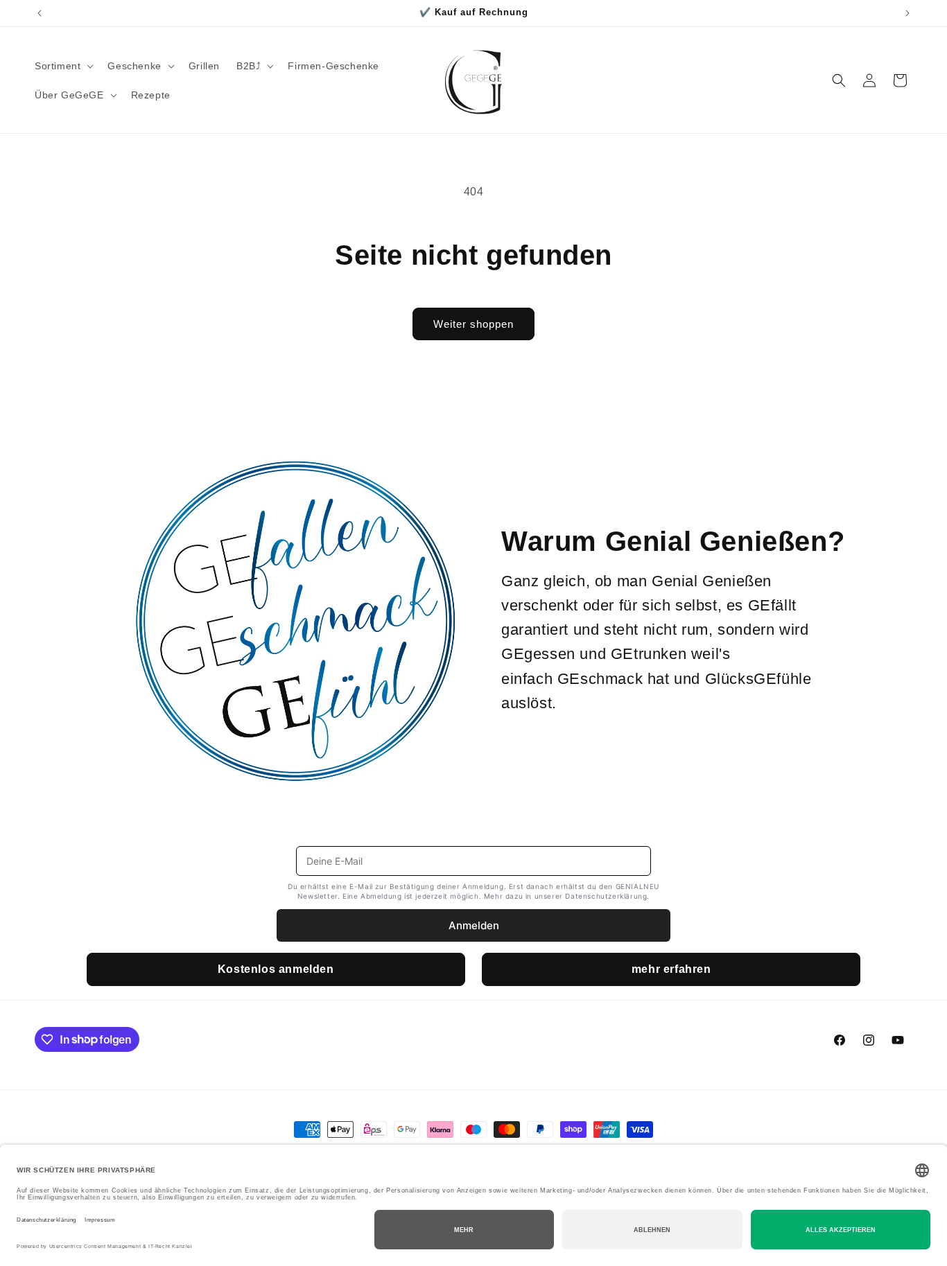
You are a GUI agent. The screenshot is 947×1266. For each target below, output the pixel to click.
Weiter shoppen (473, 324)
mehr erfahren (671, 969)
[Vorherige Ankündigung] (39, 13)
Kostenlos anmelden (276, 969)
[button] (62, 65)
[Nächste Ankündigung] (907, 13)
